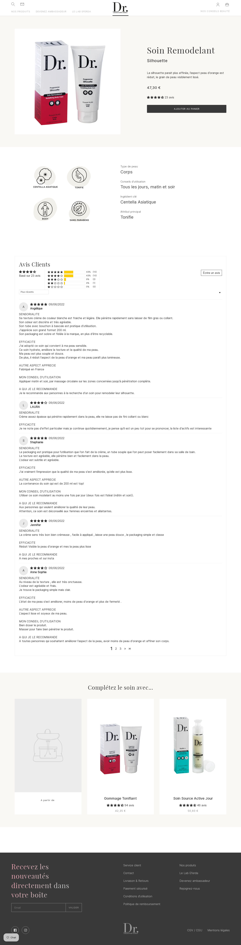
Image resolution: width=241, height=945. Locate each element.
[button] (156, 97)
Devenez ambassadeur (194, 881)
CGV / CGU (194, 930)
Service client (132, 865)
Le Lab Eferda (188, 873)
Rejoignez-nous (189, 888)
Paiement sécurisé (135, 888)
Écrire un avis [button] (211, 273)
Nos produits (187, 865)
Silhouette (157, 60)
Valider (74, 907)
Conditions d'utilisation (137, 896)
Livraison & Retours (136, 881)
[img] (39, 304)
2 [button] (116, 648)
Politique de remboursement (141, 904)
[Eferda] (120, 9)
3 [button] (120, 648)
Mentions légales (218, 930)
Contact (128, 873)
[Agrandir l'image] (67, 81)
